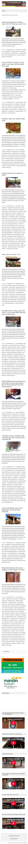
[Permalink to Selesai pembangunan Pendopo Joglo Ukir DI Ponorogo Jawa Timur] (14, 37)
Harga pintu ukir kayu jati (9, 613)
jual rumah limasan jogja (12, 225)
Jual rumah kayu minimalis (13, 556)
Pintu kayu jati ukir (6, 630)
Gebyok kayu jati (19, 600)
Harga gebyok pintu (14, 605)
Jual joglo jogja (9, 354)
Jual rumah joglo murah (16, 368)
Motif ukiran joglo (19, 496)
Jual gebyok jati (20, 616)
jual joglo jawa (11, 111)
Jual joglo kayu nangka (13, 216)
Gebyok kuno (5, 602)
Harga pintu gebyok (8, 607)
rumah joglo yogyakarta (9, 303)
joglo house (4, 209)
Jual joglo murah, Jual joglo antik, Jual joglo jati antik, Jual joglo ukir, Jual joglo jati (13, 437)
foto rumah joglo (16, 104)
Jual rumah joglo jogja (9, 366)
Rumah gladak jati (9, 558)
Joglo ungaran (22, 475)
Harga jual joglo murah (20, 470)
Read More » (17, 98)
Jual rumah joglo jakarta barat (10, 363)
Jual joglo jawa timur (6, 153)
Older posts (5, 651)
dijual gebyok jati (19, 283)
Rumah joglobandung (21, 165)
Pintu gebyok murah (6, 629)
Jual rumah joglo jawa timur (20, 491)
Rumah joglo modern (11, 165)
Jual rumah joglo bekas (13, 155)
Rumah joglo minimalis (10, 641)
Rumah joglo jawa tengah (7, 162)
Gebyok (3, 598)
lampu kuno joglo (5, 227)
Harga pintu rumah (14, 611)
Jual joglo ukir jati (11, 112)
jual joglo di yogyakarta (10, 214)
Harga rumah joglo (20, 149)
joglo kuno (21, 211)
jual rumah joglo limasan (10, 290)
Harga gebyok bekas (19, 604)
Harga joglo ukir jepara (15, 345)
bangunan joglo (19, 102)
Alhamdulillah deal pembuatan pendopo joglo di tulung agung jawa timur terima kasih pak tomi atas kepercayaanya (14, 383)
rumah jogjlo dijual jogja (20, 294)
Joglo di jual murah (12, 347)
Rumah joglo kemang (15, 163)
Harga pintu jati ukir (21, 609)
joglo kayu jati (5, 211)
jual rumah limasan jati (10, 292)
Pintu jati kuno (14, 629)
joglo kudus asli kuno (13, 211)
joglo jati (10, 209)
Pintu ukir (13, 630)
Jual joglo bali (17, 105)
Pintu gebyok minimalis (19, 627)
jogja (20, 207)
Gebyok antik (9, 598)
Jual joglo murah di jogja (13, 357)
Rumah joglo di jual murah (10, 160)
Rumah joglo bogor (9, 158)
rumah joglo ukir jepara (15, 243)
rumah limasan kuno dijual (12, 248)
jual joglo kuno (22, 216)
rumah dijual (13, 227)
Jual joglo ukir (7, 53)
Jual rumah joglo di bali (20, 488)
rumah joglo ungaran (12, 246)
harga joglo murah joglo (12, 207)
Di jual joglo (18, 49)
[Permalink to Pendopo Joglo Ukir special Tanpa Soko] (14, 133)
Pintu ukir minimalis (19, 630)
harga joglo (22, 104)
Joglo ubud (13, 472)
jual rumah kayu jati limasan (12, 223)
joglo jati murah (15, 209)
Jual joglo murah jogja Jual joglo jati (17, 359)
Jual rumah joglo (14, 53)
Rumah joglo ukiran (11, 375)
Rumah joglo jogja (6, 163)
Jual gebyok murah (14, 618)
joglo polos (8, 213)
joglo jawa (22, 209)
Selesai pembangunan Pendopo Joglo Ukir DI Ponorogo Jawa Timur (14, 23)
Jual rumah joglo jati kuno (10, 54)
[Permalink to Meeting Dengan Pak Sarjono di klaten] (14, 188)
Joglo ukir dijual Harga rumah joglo (12, 473)
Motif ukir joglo (16, 370)
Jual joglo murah (5, 218)
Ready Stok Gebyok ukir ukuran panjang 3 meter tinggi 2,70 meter (13, 569)
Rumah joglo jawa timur (19, 162)
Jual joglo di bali (8, 107)
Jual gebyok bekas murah (10, 616)
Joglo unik (4, 477)
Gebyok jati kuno (11, 600)
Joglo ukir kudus (8, 475)
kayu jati (20, 225)
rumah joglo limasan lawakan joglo (9, 301)
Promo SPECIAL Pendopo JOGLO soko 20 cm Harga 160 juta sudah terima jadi (13, 64)
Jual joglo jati (7, 51)
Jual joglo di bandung (17, 107)
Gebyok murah (20, 602)
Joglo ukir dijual (8, 348)
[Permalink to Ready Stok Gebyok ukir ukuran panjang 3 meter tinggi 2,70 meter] (14, 582)
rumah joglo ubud (21, 241)
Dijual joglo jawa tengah (11, 468)
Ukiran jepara (9, 645)
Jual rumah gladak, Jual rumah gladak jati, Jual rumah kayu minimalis (12, 509)
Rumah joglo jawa (20, 160)
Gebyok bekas (16, 598)
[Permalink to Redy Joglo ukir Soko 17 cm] (14, 267)
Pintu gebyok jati (9, 627)
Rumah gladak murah (18, 558)
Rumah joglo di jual (15, 371)
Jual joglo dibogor (13, 109)
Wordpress (24, 842)
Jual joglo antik (10, 105)
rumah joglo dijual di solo (16, 229)
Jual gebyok (19, 213)
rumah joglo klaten (18, 237)
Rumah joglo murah (13, 241)
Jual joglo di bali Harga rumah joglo (14, 352)
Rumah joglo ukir (5, 243)
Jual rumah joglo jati (20, 489)
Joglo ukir (14, 213)
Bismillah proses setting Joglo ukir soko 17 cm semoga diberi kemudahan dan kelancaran (14, 312)
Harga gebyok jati (6, 605)
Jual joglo (4, 105)
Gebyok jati (4, 600)
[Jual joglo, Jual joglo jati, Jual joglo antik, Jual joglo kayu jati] (14, 6)
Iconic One (10, 842)
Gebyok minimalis (12, 602)
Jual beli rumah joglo (6, 151)
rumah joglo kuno (11, 239)
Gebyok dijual (22, 598)
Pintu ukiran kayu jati (6, 632)
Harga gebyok (11, 604)
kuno (23, 225)
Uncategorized (9, 49)
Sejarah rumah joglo (6, 167)
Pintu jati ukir (21, 629)
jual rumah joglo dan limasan (11, 220)
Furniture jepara (19, 597)
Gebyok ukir (4, 604)
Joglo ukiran (8, 350)
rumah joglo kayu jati (11, 236)
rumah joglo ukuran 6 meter (14, 245)
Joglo (23, 207)
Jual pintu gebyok (18, 621)
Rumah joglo (7, 229)
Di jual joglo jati (8, 104)
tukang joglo (9, 56)
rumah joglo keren (9, 237)
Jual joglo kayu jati (15, 51)
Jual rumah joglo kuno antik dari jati (14, 156)
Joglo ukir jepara (16, 348)
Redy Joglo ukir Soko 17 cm (11, 254)
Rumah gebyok (15, 632)
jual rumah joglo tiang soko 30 (11, 221)
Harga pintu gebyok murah (10, 609)
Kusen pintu (18, 625)
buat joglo (18, 205)
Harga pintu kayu (5, 611)
